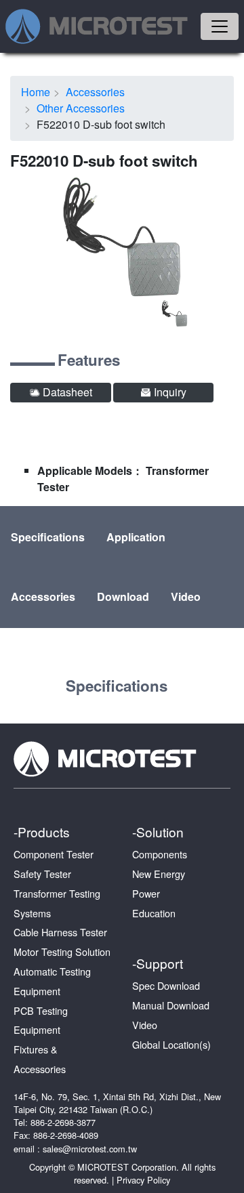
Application (135, 537)
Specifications (48, 537)
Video (186, 596)
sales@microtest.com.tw (90, 1148)
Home (35, 92)
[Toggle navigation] (220, 26)
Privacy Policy (143, 1179)
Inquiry (168, 392)
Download (123, 596)
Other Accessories (81, 108)
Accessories (95, 92)
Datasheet (66, 392)
